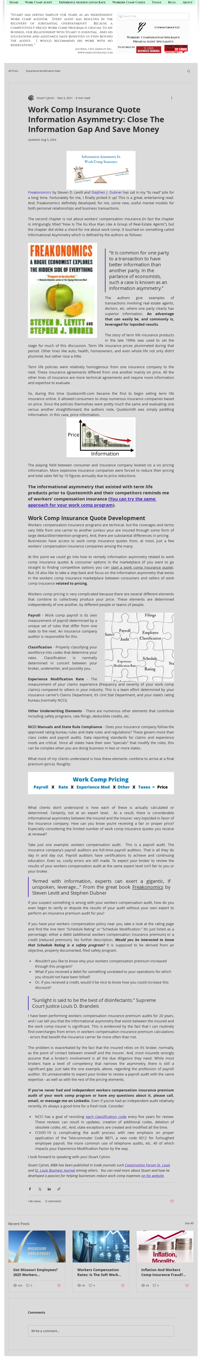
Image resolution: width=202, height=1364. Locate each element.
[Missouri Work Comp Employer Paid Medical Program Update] (36, 1246)
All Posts (13, 71)
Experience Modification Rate (43, 71)
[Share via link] (59, 1189)
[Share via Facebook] (30, 1189)
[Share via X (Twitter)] (39, 1189)
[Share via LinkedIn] (49, 1189)
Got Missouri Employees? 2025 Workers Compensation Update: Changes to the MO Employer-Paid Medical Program (35, 1272)
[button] (157, 2)
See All (189, 1223)
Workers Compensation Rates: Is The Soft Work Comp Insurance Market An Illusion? (98, 1272)
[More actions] (171, 97)
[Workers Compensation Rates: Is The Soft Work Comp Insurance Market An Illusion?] (101, 1246)
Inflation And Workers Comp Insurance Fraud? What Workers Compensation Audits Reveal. (162, 1272)
